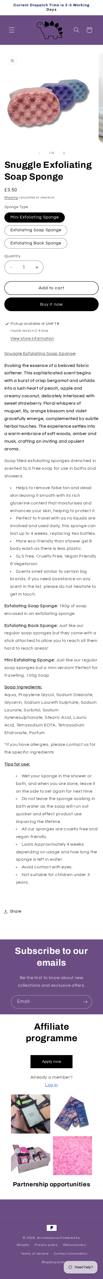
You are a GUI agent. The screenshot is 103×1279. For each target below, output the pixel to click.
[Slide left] (39, 153)
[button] (11, 30)
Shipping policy (54, 1262)
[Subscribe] (85, 1002)
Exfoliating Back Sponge (35, 243)
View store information (32, 339)
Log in (51, 1085)
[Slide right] (64, 153)
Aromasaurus (48, 1237)
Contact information (70, 1253)
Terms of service (35, 1253)
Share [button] (15, 911)
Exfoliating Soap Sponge (35, 230)
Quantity (12, 256)
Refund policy (74, 1244)
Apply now (51, 1062)
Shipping (11, 197)
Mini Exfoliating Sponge (34, 217)
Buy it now (51, 304)
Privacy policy (46, 1244)
